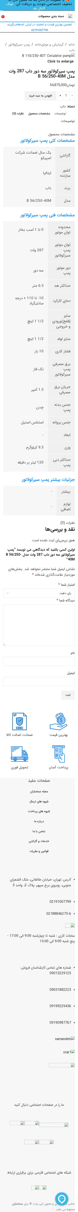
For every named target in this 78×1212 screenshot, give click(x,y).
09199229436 (60, 1006)
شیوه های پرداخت (39, 811)
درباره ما (39, 821)
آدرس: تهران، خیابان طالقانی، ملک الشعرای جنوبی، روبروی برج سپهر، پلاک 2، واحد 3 (40, 882)
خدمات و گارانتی (39, 841)
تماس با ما (39, 831)
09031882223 (60, 990)
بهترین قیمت (58, 735)
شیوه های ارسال (39, 801)
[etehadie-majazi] (62, 1076)
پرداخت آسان (58, 767)
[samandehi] (65, 1039)
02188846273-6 (58, 914)
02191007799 (60, 902)
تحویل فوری (19, 767)
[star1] (69, 1052)
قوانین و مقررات (39, 851)
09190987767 (60, 1022)
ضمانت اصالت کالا (19, 735)
